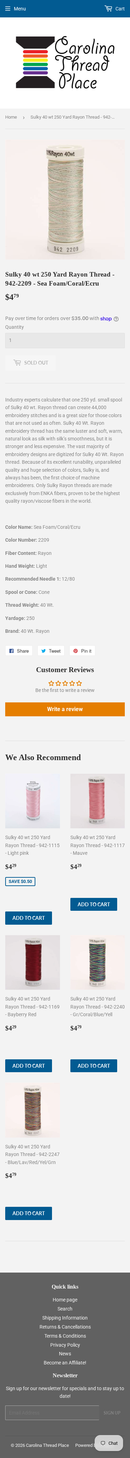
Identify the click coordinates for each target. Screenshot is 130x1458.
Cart (119, 8)
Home (11, 117)
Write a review (65, 709)
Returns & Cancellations (65, 1327)
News (65, 1353)
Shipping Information (65, 1318)
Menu (20, 8)
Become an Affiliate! (65, 1362)
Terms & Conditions (65, 1336)
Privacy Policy (65, 1345)
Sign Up (112, 1413)
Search (65, 1309)
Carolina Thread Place (47, 1445)
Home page (65, 1299)
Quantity (14, 327)
